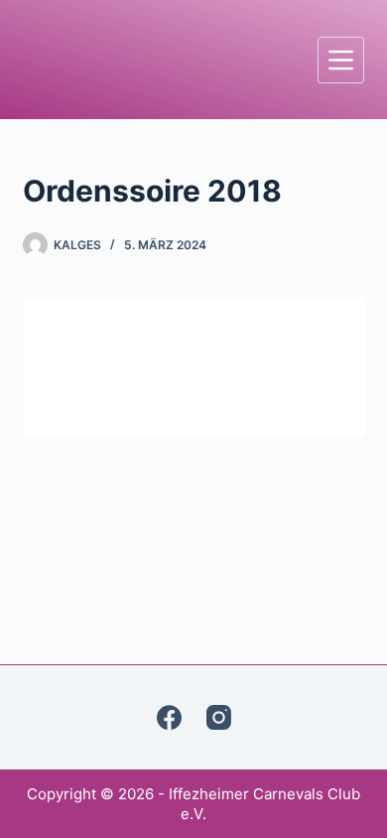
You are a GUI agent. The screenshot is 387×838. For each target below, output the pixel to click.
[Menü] (341, 60)
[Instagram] (218, 717)
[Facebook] (169, 717)
